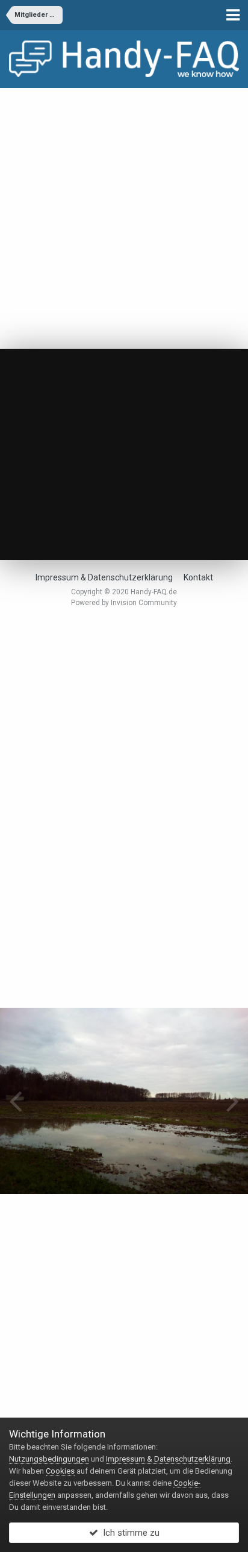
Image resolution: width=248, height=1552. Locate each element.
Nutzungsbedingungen (49, 1458)
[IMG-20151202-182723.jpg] (232, 1100)
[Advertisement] (124, 218)
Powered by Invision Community (124, 602)
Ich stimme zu (129, 1532)
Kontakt (198, 577)
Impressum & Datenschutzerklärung (104, 577)
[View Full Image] (139, 391)
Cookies (60, 1470)
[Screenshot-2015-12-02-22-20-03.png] (15, 1100)
